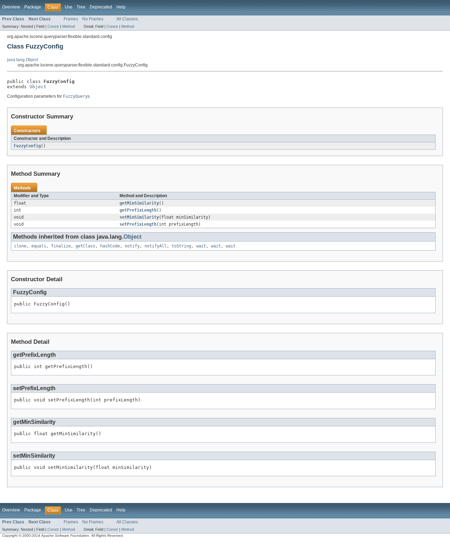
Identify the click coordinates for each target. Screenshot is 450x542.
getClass (85, 246)
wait (201, 246)
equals (38, 246)
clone (20, 246)
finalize (61, 246)
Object (38, 86)
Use (68, 7)
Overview (11, 7)
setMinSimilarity (139, 217)
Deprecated (101, 7)
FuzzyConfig (27, 145)
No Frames (92, 19)
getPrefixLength (138, 210)
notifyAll (155, 246)
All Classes (127, 19)
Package (32, 7)
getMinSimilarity (139, 203)
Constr (53, 26)
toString (181, 246)
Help (121, 7)
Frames (71, 19)
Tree (81, 7)
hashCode (110, 246)
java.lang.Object (22, 59)
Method (68, 26)
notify (132, 246)
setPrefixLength (138, 224)
